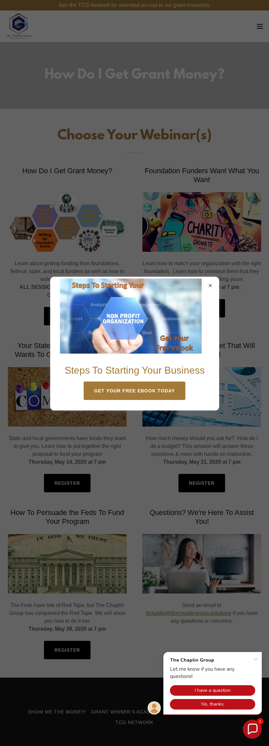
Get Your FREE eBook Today (134, 390)
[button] (252, 729)
